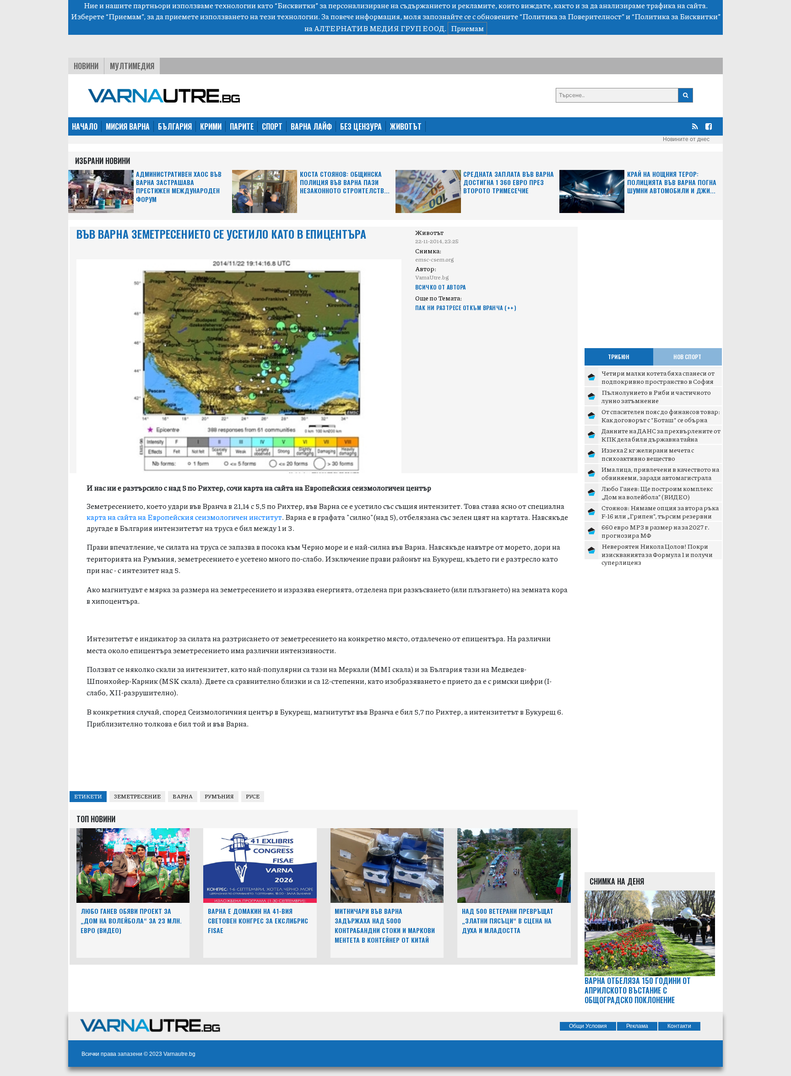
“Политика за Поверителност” (572, 16)
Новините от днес (686, 139)
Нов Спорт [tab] (687, 356)
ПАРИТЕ (242, 126)
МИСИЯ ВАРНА (128, 126)
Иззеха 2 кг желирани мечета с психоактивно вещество (647, 454)
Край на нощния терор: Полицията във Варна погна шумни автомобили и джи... (671, 182)
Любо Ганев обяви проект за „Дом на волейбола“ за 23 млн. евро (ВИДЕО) (131, 920)
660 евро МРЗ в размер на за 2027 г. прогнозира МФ (655, 531)
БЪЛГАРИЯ (175, 126)
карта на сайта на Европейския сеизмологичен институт (184, 517)
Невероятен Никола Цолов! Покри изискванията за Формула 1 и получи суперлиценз (657, 554)
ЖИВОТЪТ (406, 126)
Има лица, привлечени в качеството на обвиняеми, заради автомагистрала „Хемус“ (660, 477)
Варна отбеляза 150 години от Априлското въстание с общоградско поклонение (638, 990)
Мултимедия (132, 65)
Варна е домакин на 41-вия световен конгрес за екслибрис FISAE (258, 920)
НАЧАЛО (85, 126)
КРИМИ (211, 126)
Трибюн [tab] (618, 356)
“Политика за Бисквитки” (676, 16)
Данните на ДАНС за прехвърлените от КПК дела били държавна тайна (661, 434)
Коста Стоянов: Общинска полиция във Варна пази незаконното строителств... (345, 182)
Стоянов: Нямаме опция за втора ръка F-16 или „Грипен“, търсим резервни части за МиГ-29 (660, 515)
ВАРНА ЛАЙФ (311, 126)
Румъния (219, 796)
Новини (86, 65)
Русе (253, 796)
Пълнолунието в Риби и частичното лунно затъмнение (656, 396)
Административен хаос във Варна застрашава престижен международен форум (179, 187)
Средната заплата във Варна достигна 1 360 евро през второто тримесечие (508, 182)
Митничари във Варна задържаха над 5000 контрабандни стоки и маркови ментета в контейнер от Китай (385, 925)
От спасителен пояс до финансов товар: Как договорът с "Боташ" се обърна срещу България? (660, 419)
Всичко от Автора (440, 287)
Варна (183, 796)
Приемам (467, 28)
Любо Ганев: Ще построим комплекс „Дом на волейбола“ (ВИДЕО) (657, 492)
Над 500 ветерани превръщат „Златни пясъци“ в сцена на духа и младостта (507, 920)
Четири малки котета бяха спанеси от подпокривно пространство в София (658, 377)
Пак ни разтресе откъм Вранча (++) (465, 307)
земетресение (137, 796)
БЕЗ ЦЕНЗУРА (361, 126)
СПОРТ (272, 126)
